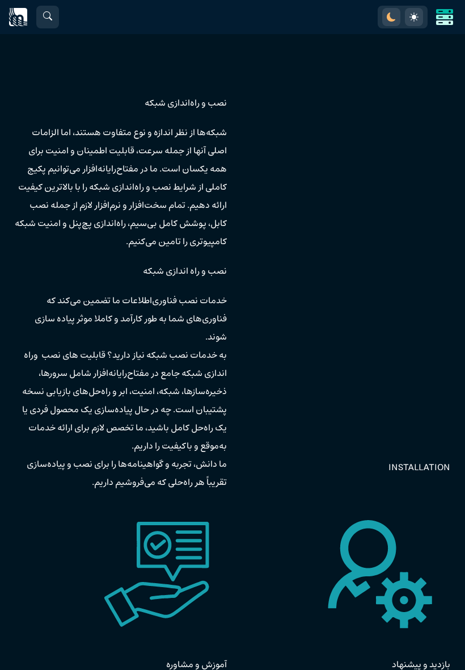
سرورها (54, 373)
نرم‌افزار (107, 205)
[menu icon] (444, 17)
